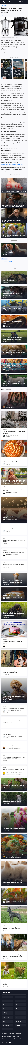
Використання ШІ (17, 1038)
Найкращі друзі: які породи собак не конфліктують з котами (14, 541)
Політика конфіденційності (7, 1038)
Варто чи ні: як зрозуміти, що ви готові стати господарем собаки (14, 671)
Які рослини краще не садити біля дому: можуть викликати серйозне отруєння (13, 565)
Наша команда (18, 1033)
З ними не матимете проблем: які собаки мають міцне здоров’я (12, 927)
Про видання (4, 1033)
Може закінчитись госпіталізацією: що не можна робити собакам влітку (14, 955)
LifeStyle (10, 261)
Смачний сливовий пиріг (8, 528)
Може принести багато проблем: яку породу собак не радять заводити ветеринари (14, 758)
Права (18, 1036)
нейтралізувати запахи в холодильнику (12, 164)
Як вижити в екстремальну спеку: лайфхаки (12, 489)
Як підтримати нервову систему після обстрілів (14, 432)
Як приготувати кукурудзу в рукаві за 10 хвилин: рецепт (13, 770)
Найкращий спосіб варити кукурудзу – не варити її (14, 708)
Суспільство (3, 5)
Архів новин (11, 1033)
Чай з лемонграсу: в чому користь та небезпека (13, 552)
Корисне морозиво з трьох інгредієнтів (11, 745)
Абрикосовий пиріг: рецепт (11, 461)
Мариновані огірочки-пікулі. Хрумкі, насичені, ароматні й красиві (13, 733)
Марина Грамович (4, 15)
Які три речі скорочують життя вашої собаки (13, 983)
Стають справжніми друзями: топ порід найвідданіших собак (11, 721)
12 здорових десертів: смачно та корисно (12, 642)
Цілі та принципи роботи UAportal (8, 1036)
